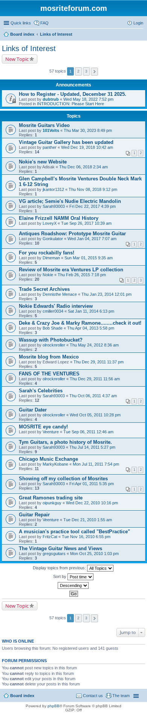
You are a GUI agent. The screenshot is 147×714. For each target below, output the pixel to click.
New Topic (17, 59)
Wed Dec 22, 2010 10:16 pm (92, 503)
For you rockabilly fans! (46, 253)
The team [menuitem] (121, 695)
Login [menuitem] (138, 23)
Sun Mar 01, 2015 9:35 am (88, 258)
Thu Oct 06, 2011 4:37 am (93, 395)
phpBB (53, 706)
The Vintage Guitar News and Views (60, 548)
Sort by (60, 576)
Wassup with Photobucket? (51, 340)
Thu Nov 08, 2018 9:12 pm (93, 189)
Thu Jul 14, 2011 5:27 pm (92, 447)
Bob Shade (53, 328)
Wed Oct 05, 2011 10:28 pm (95, 415)
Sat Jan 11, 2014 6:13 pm (91, 311)
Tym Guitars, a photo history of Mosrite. (65, 442)
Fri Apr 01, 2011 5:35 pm (91, 483)
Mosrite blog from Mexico (49, 357)
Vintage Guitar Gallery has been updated (66, 142)
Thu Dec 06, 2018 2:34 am (83, 167)
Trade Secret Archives (44, 289)
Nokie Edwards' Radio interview (56, 306)
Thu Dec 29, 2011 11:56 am (95, 379)
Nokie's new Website (43, 162)
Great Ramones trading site (51, 498)
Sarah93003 (54, 206)
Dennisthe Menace (60, 294)
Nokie (48, 274)
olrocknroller (54, 345)
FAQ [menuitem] (44, 23)
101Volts (51, 130)
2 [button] (78, 71)
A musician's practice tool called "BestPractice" (74, 531)
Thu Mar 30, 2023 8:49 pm (88, 130)
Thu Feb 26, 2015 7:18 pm (82, 274)
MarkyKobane (55, 464)
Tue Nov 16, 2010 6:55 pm (86, 536)
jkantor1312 (53, 189)
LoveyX (50, 223)
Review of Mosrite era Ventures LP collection (71, 269)
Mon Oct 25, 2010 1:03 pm (94, 553)
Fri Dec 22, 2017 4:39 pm (92, 206)
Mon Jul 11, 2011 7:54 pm (96, 464)
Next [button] (94, 72)
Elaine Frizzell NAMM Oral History (58, 218)
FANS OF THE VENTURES (49, 374)
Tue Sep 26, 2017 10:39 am (86, 223)
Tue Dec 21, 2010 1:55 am (87, 519)
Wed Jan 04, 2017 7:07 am (91, 238)
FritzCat (50, 536)
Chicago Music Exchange (48, 459)
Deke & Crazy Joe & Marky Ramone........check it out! (80, 323)
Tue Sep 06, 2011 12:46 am (88, 432)
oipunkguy (52, 503)
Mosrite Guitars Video (44, 125)
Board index (22, 695)
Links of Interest (29, 48)
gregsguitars (54, 553)
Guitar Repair (34, 514)
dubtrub (51, 99)
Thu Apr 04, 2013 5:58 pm (90, 328)
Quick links (21, 23)
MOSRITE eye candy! (43, 427)
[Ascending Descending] (73, 585)
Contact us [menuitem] (93, 695)
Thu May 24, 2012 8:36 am (94, 345)
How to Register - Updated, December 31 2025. (72, 94)
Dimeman (51, 258)
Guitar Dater (33, 410)
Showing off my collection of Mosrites (63, 478)
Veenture (51, 432)
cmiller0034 (53, 311)
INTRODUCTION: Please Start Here (70, 103)
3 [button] (86, 71)
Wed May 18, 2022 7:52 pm (88, 99)
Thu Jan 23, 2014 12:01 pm (106, 294)
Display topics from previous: (60, 568)
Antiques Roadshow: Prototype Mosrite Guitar (72, 233)
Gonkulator (53, 238)
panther (50, 147)
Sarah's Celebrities (41, 390)
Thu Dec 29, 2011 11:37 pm (99, 362)
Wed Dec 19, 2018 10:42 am (87, 147)
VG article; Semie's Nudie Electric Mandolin (70, 201)
